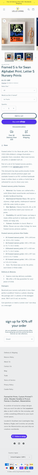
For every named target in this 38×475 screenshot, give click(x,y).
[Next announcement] (34, 2)
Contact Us (8, 366)
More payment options (19, 126)
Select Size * (5, 86)
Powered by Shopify (24, 471)
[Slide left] (2, 57)
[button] (4, 9)
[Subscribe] (31, 339)
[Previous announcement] (4, 2)
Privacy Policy (8, 385)
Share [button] (6, 145)
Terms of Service (9, 380)
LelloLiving (15, 471)
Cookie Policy (8, 389)
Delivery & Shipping (10, 352)
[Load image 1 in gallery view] (9, 57)
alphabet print (18, 167)
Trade (6, 375)
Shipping (4, 83)
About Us (7, 362)
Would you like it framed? (9, 95)
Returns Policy (9, 357)
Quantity (4, 104)
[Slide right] (36, 57)
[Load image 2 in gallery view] (19, 57)
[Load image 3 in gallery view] (28, 57)
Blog (5, 371)
